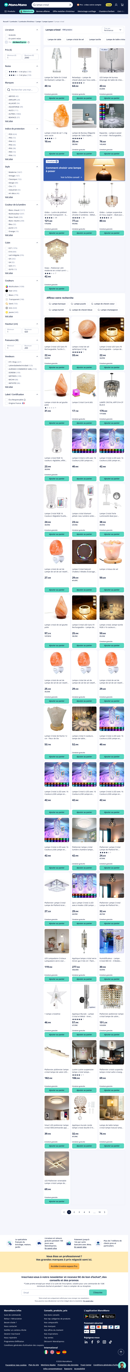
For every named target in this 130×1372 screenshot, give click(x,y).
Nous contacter (10, 1326)
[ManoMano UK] (52, 1352)
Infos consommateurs (52, 1368)
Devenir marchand (12, 1334)
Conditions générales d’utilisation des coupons (24, 1345)
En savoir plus (88, 1301)
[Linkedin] (86, 1342)
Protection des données (68, 1365)
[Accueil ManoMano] (16, 5)
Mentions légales (48, 1365)
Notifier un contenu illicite (15, 1330)
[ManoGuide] (122, 1366)
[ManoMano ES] (64, 1352)
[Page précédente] (64, 1212)
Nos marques (49, 1326)
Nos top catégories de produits (57, 1318)
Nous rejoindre (10, 1337)
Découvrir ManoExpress (54, 1341)
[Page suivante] (105, 1212)
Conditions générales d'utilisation (108, 1365)
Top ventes (48, 1337)
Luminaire (13, 21)
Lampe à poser (47, 21)
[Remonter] (121, 1352)
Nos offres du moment (53, 1330)
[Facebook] (92, 1342)
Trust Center (85, 1365)
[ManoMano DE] (58, 1352)
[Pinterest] (98, 1342)
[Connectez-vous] (116, 5)
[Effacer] (70, 4)
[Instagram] (104, 1342)
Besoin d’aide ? (10, 1322)
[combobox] (113, 30)
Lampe (38, 21)
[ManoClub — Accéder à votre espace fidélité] (109, 5)
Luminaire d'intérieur (26, 21)
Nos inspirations (51, 1334)
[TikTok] (110, 1342)
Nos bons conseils (51, 1315)
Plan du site (34, 1365)
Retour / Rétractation (13, 1318)
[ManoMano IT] (46, 1352)
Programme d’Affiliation (14, 1341)
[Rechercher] (34, 5)
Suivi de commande (12, 1315)
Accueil (5, 21)
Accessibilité (79, 1368)
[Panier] (122, 5)
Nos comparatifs (51, 1322)
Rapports (68, 1368)
